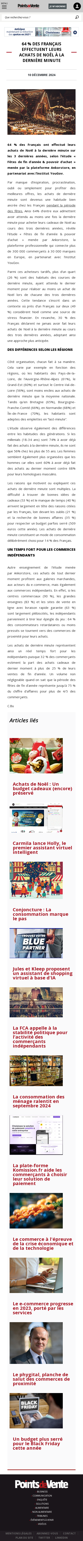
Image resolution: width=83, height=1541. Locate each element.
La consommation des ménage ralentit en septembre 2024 (38, 1101)
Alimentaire (42, 1507)
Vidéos (42, 1523)
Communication (42, 1495)
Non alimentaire (42, 1511)
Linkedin (61, 1538)
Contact (69, 1533)
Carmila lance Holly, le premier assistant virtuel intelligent (42, 847)
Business (42, 1491)
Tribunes (42, 1515)
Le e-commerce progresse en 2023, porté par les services (43, 1308)
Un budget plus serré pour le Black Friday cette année (38, 1443)
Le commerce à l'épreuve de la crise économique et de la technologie (43, 1243)
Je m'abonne (58, 6)
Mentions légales (18, 1533)
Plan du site (24, 1538)
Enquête (42, 1499)
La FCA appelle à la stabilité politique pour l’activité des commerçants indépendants (40, 1037)
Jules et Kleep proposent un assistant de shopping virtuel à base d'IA (43, 973)
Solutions (42, 1503)
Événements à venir (42, 1519)
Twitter (44, 1538)
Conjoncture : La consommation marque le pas (40, 914)
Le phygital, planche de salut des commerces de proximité (41, 1379)
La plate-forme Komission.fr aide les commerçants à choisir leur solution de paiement (40, 1174)
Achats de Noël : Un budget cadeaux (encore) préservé (42, 788)
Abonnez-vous (47, 1533)
